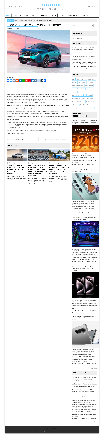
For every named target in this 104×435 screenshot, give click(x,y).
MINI (85, 95)
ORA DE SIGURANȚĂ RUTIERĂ (69, 15)
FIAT (88, 82)
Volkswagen (75, 108)
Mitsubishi (90, 95)
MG (81, 95)
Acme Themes (65, 431)
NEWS (8, 15)
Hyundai (91, 85)
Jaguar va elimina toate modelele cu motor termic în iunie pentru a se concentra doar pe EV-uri (21, 138)
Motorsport (75, 98)
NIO (80, 98)
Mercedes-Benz (75, 95)
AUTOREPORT (52, 5)
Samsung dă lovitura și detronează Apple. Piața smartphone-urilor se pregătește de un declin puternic (83, 317)
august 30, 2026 (11, 162)
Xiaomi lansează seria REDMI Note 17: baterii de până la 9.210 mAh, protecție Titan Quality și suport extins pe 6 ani (84, 122)
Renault (79, 101)
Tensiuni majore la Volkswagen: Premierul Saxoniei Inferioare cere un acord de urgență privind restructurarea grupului (84, 68)
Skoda (87, 101)
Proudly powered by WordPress (42, 431)
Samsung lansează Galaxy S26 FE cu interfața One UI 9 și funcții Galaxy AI (84, 170)
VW (84, 108)
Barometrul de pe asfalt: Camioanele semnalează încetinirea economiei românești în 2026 (83, 401)
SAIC (83, 101)
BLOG (32, 15)
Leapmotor (89, 88)
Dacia (79, 82)
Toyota (88, 104)
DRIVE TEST (17, 15)
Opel (88, 98)
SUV (81, 104)
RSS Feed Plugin (95, 368)
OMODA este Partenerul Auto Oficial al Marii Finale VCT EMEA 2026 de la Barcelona (84, 218)
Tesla (84, 104)
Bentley (77, 79)
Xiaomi (87, 108)
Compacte (74, 82)
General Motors (80, 85)
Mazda (88, 92)
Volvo (80, 108)
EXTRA (26, 15)
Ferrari (83, 82)
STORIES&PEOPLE (43, 15)
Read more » (75, 162)
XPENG (92, 108)
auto (18, 28)
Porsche (74, 101)
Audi (73, 79)
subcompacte (75, 104)
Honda (86, 85)
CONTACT (85, 15)
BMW (82, 79)
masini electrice (16, 133)
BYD (86, 79)
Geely (73, 85)
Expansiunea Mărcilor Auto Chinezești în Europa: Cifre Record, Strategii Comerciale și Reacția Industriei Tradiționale (83, 58)
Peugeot (22, 133)
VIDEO (54, 15)
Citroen (94, 79)
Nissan (83, 98)
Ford (91, 82)
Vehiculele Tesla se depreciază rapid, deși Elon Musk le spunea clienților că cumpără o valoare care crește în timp (55, 138)
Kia (77, 88)
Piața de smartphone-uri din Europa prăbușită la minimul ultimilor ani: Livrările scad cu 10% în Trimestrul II (83, 268)
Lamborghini (82, 88)
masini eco (74, 92)
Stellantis (92, 101)
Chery (89, 79)
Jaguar (73, 88)
